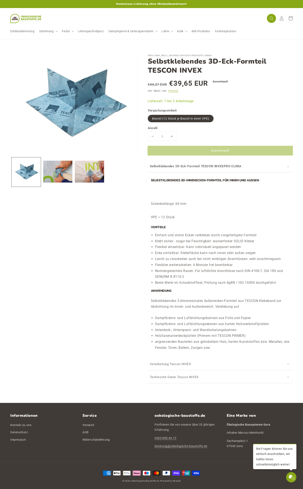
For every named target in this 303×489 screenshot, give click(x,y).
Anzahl (153, 128)
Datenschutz (19, 432)
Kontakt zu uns (20, 425)
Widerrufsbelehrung (96, 439)
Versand (173, 90)
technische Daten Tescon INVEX (174, 377)
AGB (85, 432)
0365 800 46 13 (165, 438)
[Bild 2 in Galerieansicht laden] (58, 172)
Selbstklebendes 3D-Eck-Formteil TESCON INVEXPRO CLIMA (195, 166)
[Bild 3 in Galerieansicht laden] (89, 172)
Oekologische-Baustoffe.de (145, 481)
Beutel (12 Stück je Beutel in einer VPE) (180, 118)
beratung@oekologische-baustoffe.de (181, 446)
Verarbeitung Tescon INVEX (170, 364)
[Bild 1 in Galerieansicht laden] (26, 172)
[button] (48, 31)
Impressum (18, 439)
